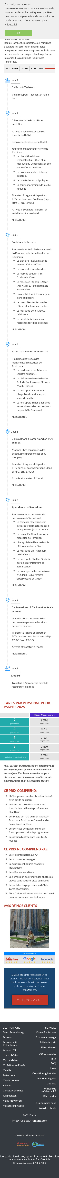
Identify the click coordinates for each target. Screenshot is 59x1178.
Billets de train (48, 1042)
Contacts (29, 1114)
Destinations (11, 1027)
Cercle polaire (11, 1080)
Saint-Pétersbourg (13, 1032)
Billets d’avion (48, 1047)
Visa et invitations (46, 1032)
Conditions (37, 68)
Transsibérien (10, 1055)
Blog (53, 1058)
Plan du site (49, 1096)
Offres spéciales (47, 1054)
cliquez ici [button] (11, 24)
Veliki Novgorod (12, 1100)
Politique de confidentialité (48, 1090)
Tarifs (25, 68)
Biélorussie (9, 1075)
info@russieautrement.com (29, 1120)
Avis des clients (47, 1107)
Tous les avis (28, 953)
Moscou (7, 1037)
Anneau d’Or (10, 1049)
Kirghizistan (10, 1095)
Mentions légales (46, 1078)
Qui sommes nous (46, 1102)
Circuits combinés (13, 1090)
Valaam (7, 1085)
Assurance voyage (46, 1037)
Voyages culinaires (13, 1105)
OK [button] (18, 33)
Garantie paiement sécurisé (29, 1135)
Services (50, 1027)
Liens (53, 1068)
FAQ (53, 1063)
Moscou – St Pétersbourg (10, 1043)
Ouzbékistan (10, 1060)
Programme (12, 68)
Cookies (51, 1083)
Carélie (7, 1070)
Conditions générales (44, 1073)
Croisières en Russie (14, 1065)
